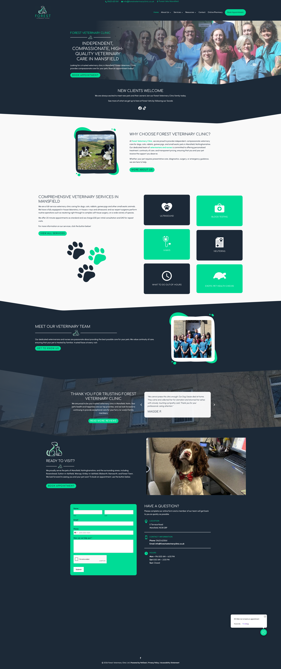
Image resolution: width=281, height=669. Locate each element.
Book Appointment (235, 12)
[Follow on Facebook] (140, 658)
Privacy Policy (153, 663)
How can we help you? (83, 538)
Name (76, 508)
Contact (202, 12)
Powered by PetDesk (139, 663)
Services (177, 12)
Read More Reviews (103, 421)
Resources (189, 12)
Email (76, 520)
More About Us (142, 170)
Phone (76, 529)
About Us (165, 12)
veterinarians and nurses (161, 147)
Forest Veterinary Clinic (142, 141)
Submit (79, 569)
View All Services (52, 233)
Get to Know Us (48, 348)
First (75, 515)
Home (156, 12)
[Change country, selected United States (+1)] (76, 533)
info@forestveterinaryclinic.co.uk (169, 544)
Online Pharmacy (215, 12)
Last (105, 515)
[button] (263, 632)
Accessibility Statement (169, 663)
